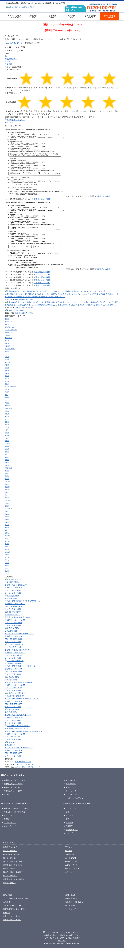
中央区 (7, 419)
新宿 (6, 546)
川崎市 (7, 411)
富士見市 (7, 557)
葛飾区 (7, 441)
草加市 (7, 460)
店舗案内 (33, 16)
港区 (6, 395)
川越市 (7, 514)
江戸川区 (7, 443)
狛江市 (7, 479)
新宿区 (7, 359)
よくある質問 (90, 16)
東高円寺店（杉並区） (12, 854)
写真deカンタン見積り (74, 902)
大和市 (7, 544)
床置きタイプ (71, 787)
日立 (67, 812)
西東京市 (7, 481)
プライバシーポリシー (12, 905)
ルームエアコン (10, 351)
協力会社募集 (70, 905)
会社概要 (52, 16)
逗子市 (7, 565)
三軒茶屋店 (8, 332)
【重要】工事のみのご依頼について (62, 30)
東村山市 (7, 530)
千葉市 (7, 457)
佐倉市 (7, 525)
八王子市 (7, 500)
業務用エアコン (10, 327)
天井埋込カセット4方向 (13, 784)
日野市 (7, 533)
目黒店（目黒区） (10, 868)
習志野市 (7, 552)
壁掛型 (6, 794)
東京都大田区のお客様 (24, 313)
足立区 (7, 432)
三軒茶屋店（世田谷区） (13, 865)
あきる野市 (8, 508)
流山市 (7, 519)
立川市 (7, 476)
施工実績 (71, 16)
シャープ (69, 833)
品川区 (7, 392)
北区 (6, 56)
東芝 (67, 819)
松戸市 (7, 571)
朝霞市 (7, 484)
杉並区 (7, 367)
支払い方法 (7, 895)
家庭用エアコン (11, 59)
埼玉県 (7, 340)
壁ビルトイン (9, 815)
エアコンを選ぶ (14, 16)
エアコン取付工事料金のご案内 (15, 898)
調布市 (7, 473)
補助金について (71, 861)
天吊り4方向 (71, 784)
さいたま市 (8, 408)
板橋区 (7, 446)
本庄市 (7, 527)
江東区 (7, 427)
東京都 (7, 61)
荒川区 (7, 435)
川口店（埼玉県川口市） (13, 861)
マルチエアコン (10, 348)
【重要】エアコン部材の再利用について (62, 24)
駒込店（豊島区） (10, 876)
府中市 (7, 568)
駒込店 (7, 376)
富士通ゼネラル (72, 830)
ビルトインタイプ (73, 794)
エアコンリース (71, 865)
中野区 (7, 397)
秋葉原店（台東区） (11, 847)
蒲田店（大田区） (10, 858)
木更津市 (7, 541)
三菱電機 (69, 823)
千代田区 (7, 405)
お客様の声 (69, 854)
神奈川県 (7, 362)
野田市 (7, 492)
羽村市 (7, 560)
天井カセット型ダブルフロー (15, 812)
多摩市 (7, 516)
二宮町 (7, 573)
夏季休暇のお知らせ (23, 762)
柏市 (6, 454)
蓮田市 (7, 522)
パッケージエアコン (11, 329)
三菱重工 (69, 826)
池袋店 (7, 449)
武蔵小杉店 (8, 468)
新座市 (7, 506)
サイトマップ (70, 909)
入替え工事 (8, 321)
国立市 (7, 497)
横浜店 (7, 378)
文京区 (7, 403)
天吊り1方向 (71, 780)
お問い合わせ (109, 16)
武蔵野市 (7, 465)
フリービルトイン (11, 826)
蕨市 (6, 495)
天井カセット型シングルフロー (16, 808)
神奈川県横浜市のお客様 (25, 299)
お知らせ (6, 913)
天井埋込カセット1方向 (13, 791)
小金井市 (7, 535)
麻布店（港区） (9, 883)
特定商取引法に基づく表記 (13, 909)
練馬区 (7, 424)
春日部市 (7, 549)
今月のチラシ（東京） (12, 916)
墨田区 (7, 422)
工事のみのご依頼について (25, 764)
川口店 (7, 343)
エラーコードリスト (73, 872)
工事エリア (69, 847)
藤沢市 (7, 489)
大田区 (7, 370)
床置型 (6, 819)
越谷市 (7, 451)
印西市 (7, 554)
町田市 (7, 462)
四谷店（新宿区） (10, 851)
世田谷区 (7, 346)
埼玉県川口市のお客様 (24, 307)
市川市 (7, 470)
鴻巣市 (7, 563)
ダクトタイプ (71, 791)
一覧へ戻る (9, 123)
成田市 (7, 511)
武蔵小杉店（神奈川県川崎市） (15, 879)
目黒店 (7, 357)
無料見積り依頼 (71, 898)
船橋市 (7, 503)
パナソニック (71, 808)
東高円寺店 (8, 338)
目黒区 (7, 381)
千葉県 (7, 416)
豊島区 (7, 413)
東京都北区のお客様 (102, 196)
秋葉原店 (8, 64)
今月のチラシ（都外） (12, 920)
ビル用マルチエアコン (74, 798)
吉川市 (7, 538)
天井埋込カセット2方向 (13, 787)
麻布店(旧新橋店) (10, 386)
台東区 (7, 389)
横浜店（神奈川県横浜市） (13, 872)
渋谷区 (7, 400)
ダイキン (69, 815)
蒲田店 (7, 365)
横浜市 (7, 384)
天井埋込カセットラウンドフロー (17, 780)
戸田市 (7, 438)
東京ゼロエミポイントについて (77, 868)
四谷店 (7, 354)
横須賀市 (7, 487)
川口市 (7, 373)
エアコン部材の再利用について (27, 767)
